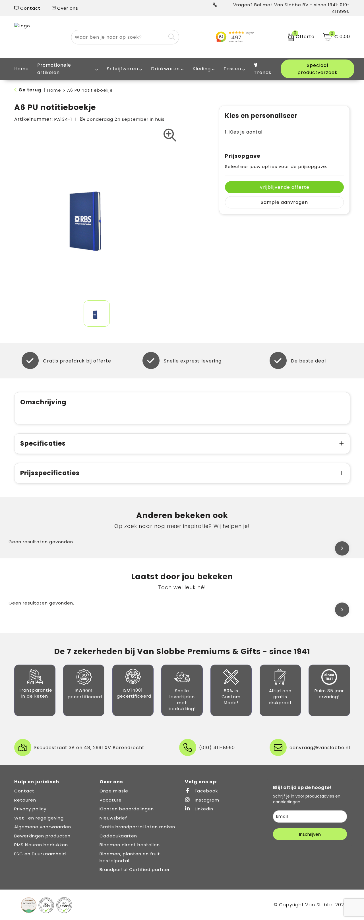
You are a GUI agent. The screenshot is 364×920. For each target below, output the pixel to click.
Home (54, 90)
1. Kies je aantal (243, 132)
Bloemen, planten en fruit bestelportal (130, 857)
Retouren (25, 800)
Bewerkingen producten (42, 836)
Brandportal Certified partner (135, 869)
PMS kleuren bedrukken (41, 845)
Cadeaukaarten (118, 836)
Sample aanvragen (284, 202)
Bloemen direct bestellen (130, 845)
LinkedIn (203, 809)
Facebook (205, 791)
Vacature (111, 800)
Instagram (206, 800)
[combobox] (119, 37)
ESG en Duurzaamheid (40, 854)
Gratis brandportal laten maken (137, 827)
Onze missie (114, 791)
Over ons (67, 8)
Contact (29, 8)
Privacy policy (30, 809)
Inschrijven (310, 834)
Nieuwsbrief (113, 818)
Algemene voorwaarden (42, 827)
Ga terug (30, 90)
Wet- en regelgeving (39, 818)
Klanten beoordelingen (127, 809)
